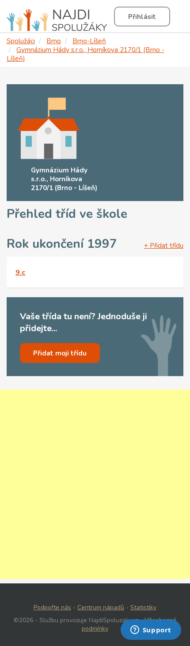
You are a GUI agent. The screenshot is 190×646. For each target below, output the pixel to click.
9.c (20, 272)
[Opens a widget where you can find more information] (150, 631)
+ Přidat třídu (163, 245)
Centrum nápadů (100, 607)
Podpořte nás (52, 607)
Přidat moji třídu (60, 353)
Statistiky (143, 607)
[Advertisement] (95, 484)
